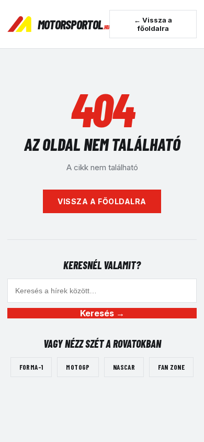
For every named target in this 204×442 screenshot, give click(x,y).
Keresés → (102, 313)
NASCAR (124, 367)
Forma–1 (31, 367)
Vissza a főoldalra (102, 201)
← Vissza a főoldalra (153, 24)
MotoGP (77, 367)
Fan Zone (171, 367)
